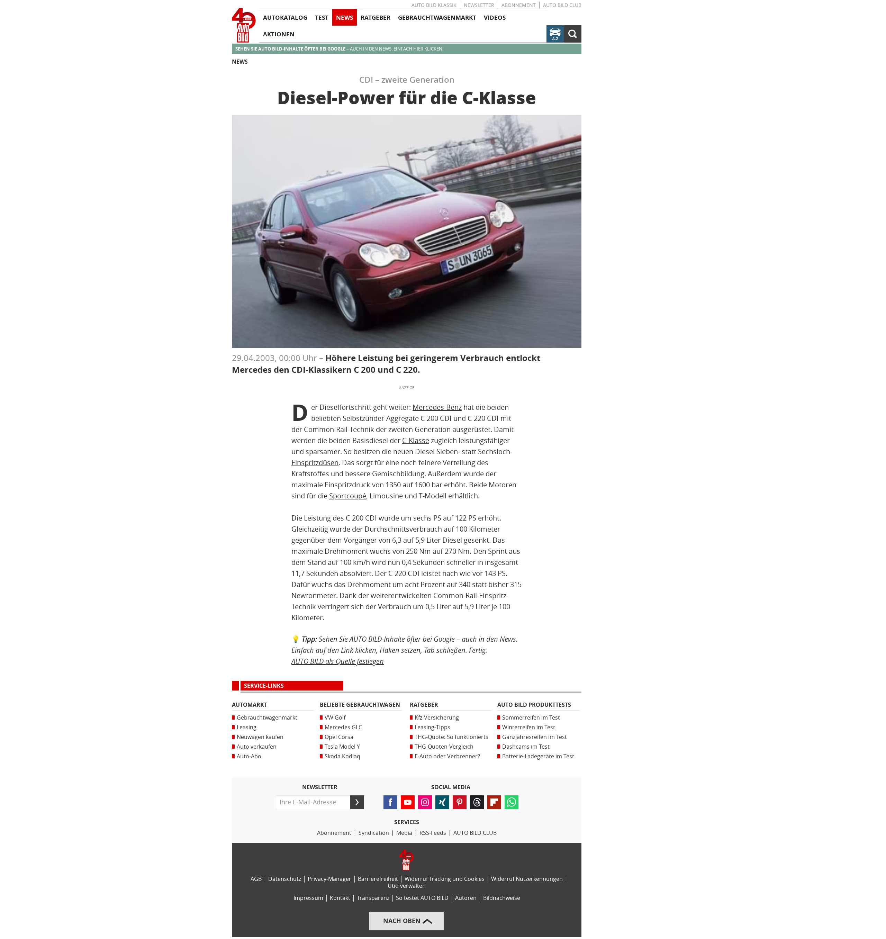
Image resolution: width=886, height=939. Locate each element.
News (240, 61)
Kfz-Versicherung (437, 717)
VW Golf (335, 717)
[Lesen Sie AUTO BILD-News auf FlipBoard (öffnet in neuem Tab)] (494, 802)
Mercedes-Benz (437, 407)
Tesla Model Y (342, 746)
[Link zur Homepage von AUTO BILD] (244, 25)
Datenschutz (284, 879)
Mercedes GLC (343, 727)
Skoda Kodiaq (342, 756)
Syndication (374, 833)
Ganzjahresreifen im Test (534, 737)
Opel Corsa (339, 737)
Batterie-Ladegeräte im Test (538, 756)
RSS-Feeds (432, 833)
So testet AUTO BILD (422, 898)
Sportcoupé (347, 496)
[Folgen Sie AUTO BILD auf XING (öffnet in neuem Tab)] (442, 802)
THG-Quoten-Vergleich (444, 746)
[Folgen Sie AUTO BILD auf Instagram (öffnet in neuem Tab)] (425, 802)
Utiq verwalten (407, 886)
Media (404, 833)
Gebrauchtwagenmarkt (267, 717)
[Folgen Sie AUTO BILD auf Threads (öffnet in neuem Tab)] (477, 802)
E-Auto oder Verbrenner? (447, 756)
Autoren (466, 898)
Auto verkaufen (257, 746)
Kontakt (340, 898)
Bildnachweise (501, 898)
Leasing (246, 727)
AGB (256, 879)
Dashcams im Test (526, 746)
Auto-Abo (249, 756)
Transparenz (373, 898)
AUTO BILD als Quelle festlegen (337, 661)
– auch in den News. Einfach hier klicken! (339, 49)
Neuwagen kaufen (260, 737)
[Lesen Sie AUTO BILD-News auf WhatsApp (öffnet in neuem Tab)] (511, 802)
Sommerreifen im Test (531, 717)
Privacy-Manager (329, 879)
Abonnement (518, 5)
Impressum (308, 898)
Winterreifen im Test (528, 727)
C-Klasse (415, 440)
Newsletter (479, 5)
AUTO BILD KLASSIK (434, 5)
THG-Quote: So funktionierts (451, 737)
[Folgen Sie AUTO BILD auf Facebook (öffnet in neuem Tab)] (390, 802)
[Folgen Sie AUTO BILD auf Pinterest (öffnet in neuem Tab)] (460, 802)
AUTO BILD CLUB (562, 5)
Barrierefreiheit (378, 879)
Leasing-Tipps (432, 727)
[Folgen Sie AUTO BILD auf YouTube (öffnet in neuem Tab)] (408, 802)
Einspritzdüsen (314, 463)
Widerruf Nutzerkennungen (527, 879)
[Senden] (357, 802)
